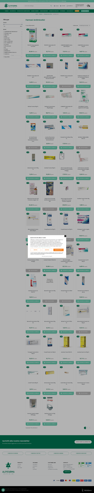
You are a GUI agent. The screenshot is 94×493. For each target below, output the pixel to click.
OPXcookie (43, 256)
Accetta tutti (58, 249)
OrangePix (50, 256)
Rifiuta (35, 249)
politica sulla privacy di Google (44, 247)
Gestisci (47, 249)
